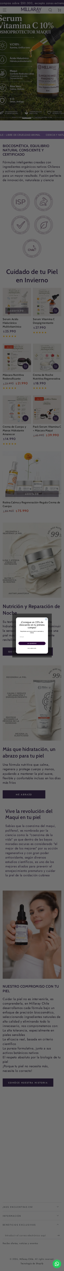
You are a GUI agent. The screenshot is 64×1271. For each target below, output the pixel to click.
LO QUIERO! (32, 643)
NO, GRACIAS (32, 648)
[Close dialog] (46, 619)
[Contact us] (57, 1264)
